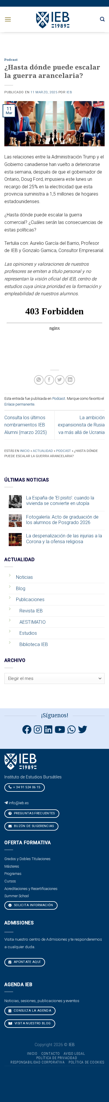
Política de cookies (86, 1062)
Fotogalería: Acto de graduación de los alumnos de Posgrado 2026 (62, 519)
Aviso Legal (74, 1054)
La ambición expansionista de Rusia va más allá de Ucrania (81, 425)
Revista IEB (31, 611)
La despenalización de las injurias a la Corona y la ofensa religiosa (64, 538)
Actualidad (43, 451)
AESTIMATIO (32, 622)
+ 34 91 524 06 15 (26, 787)
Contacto (50, 1054)
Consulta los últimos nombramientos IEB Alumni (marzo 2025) (25, 425)
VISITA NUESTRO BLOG (32, 1023)
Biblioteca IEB (33, 644)
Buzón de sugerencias (33, 826)
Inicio (25, 451)
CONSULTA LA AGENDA (32, 1010)
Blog (20, 588)
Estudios (28, 633)
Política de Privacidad (56, 1058)
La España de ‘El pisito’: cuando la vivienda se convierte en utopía (60, 500)
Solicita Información (33, 905)
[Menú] (7, 19)
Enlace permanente (19, 404)
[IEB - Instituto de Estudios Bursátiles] (53, 19)
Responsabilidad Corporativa (37, 1062)
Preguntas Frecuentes (34, 813)
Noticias (24, 577)
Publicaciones (30, 599)
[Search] (102, 19)
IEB (69, 92)
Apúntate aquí (27, 962)
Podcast (10, 60)
